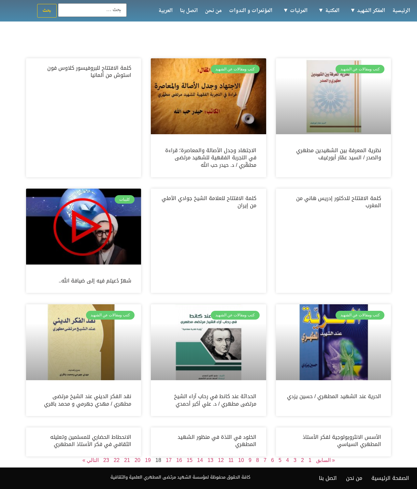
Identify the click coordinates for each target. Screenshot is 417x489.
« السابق (325, 460)
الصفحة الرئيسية (390, 478)
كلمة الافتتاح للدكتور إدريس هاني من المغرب (338, 201)
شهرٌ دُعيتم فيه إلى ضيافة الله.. (95, 281)
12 (221, 460)
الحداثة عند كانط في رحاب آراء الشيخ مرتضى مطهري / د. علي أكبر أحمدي (215, 400)
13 (210, 460)
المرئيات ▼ (295, 11)
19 (148, 460)
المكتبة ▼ (328, 11)
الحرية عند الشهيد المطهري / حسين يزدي (334, 396)
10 (241, 460)
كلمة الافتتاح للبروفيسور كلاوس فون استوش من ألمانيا (89, 71)
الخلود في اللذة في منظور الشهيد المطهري (217, 440)
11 (231, 460)
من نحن (213, 11)
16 (179, 460)
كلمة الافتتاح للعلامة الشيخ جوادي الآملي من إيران (209, 201)
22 (117, 460)
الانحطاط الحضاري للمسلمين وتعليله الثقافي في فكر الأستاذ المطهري (90, 440)
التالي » (90, 460)
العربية (165, 11)
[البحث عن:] (92, 10)
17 (169, 460)
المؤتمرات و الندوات (250, 11)
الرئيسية (401, 11)
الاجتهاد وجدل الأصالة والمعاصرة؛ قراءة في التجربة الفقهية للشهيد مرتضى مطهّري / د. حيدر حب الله (210, 157)
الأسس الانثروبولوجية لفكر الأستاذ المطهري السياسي (342, 440)
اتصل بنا (189, 11)
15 (190, 460)
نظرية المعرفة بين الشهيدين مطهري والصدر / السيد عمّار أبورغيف (338, 154)
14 (200, 460)
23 (106, 460)
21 (127, 460)
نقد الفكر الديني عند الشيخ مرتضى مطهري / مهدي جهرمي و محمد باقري (87, 400)
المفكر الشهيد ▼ (367, 11)
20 (137, 460)
